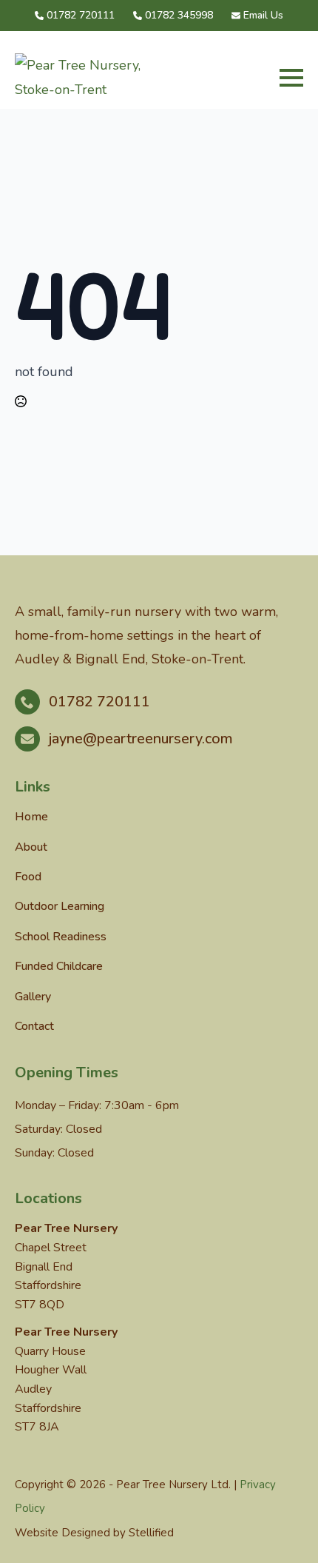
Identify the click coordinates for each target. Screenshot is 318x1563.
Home (31, 817)
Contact (34, 1026)
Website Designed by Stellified (94, 1532)
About (31, 847)
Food (28, 876)
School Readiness (60, 936)
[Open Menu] (291, 78)
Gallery (33, 996)
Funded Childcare (59, 966)
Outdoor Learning (59, 906)
